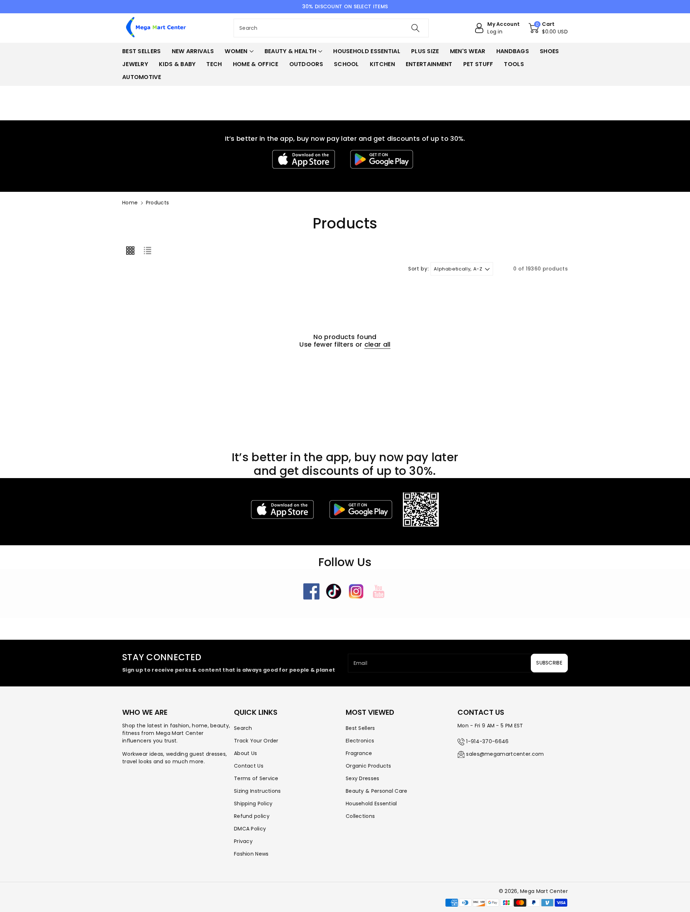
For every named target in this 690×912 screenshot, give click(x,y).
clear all (377, 344)
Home (130, 202)
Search (243, 728)
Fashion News (251, 853)
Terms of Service (256, 778)
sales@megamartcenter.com (505, 754)
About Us (245, 753)
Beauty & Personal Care (377, 791)
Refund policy (252, 816)
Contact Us (248, 765)
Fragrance (359, 753)
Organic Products (368, 765)
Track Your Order (256, 740)
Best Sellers (360, 728)
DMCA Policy (250, 828)
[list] (147, 251)
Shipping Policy (253, 803)
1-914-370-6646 (487, 741)
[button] (548, 28)
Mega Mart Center (544, 891)
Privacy (243, 841)
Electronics (360, 740)
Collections (360, 816)
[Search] (415, 28)
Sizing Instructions (257, 791)
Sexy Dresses (363, 778)
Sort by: (418, 269)
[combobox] (331, 28)
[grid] (130, 251)
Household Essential (371, 803)
